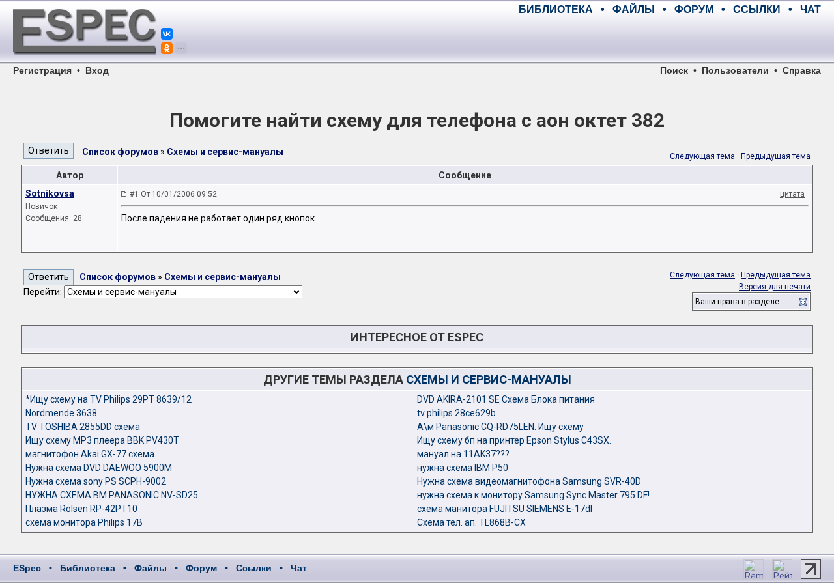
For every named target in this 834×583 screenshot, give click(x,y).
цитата (792, 194)
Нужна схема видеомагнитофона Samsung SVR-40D (529, 481)
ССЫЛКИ (757, 9)
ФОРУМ (693, 9)
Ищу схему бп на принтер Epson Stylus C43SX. (514, 440)
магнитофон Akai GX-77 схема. (90, 454)
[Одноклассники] (167, 48)
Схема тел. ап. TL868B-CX (471, 522)
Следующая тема (702, 156)
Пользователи (735, 70)
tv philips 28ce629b (456, 413)
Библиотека (87, 568)
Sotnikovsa (49, 193)
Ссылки (254, 568)
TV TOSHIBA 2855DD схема (82, 426)
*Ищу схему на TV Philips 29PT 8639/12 (108, 399)
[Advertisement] (668, 39)
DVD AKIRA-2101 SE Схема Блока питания (506, 399)
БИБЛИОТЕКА (556, 9)
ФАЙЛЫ (633, 9)
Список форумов (120, 152)
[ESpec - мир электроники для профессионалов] (84, 62)
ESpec (27, 568)
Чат (299, 568)
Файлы (150, 568)
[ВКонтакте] (167, 34)
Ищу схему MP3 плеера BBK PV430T (102, 440)
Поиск (674, 70)
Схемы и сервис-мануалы (225, 152)
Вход (97, 70)
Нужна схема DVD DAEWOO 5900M (98, 467)
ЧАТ (810, 9)
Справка (802, 70)
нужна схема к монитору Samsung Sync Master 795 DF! (533, 495)
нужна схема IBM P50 (462, 467)
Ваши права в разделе (737, 301)
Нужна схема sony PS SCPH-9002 (95, 481)
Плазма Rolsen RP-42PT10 (81, 509)
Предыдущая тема (776, 156)
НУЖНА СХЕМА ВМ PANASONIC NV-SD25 (111, 495)
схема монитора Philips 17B (84, 522)
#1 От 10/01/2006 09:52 (173, 194)
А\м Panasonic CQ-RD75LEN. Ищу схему (500, 426)
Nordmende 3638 (61, 413)
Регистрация (42, 70)
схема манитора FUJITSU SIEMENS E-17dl (504, 509)
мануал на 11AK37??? (463, 454)
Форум (201, 568)
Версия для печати (775, 286)
